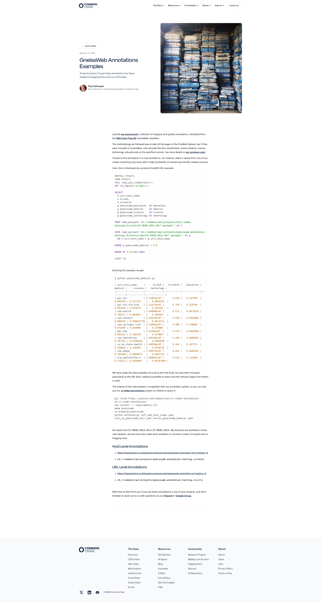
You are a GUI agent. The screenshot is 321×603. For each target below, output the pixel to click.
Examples (163, 568)
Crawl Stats (134, 578)
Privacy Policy (225, 568)
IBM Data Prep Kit (126, 138)
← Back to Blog (89, 46)
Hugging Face (195, 564)
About (221, 554)
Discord (168, 495)
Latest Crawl (134, 573)
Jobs (220, 564)
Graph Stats (134, 582)
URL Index (133, 564)
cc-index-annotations (132, 390)
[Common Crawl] (89, 549)
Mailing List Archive (198, 559)
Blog (160, 564)
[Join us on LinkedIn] (91, 592)
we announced (129, 134)
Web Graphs (134, 568)
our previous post (195, 152)
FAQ (160, 587)
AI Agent (162, 559)
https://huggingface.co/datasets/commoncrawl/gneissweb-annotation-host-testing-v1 (162, 452)
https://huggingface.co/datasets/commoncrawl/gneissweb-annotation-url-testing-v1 (161, 473)
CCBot (161, 573)
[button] (159, 5)
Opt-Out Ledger (166, 582)
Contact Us (234, 5)
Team (221, 559)
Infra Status (164, 578)
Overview (133, 554)
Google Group (183, 495)
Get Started (164, 554)
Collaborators (195, 573)
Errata (131, 587)
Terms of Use (225, 573)
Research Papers (197, 554)
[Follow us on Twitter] (83, 592)
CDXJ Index (134, 559)
